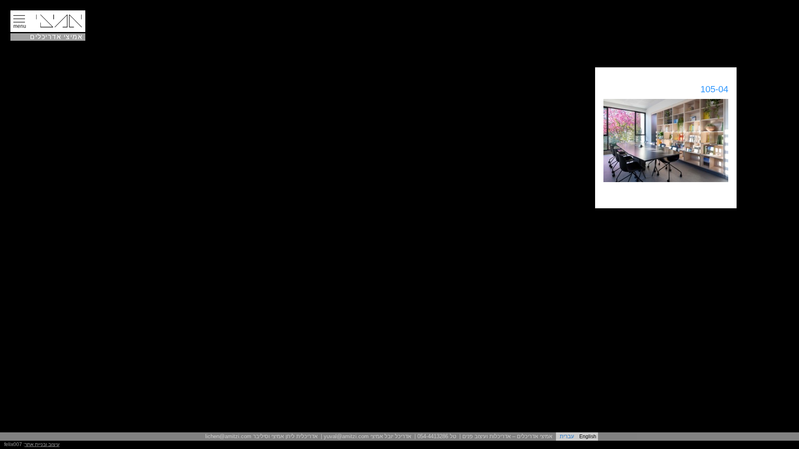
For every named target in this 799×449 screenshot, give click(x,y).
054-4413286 (432, 436)
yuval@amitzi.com (346, 436)
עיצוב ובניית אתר (42, 444)
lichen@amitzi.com (228, 436)
